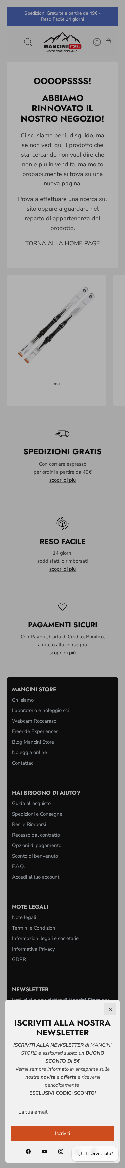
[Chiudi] (110, 1009)
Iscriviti (62, 1133)
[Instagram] (60, 1151)
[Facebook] (28, 1151)
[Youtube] (44, 1151)
